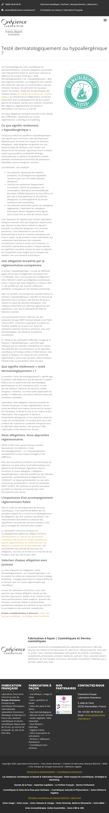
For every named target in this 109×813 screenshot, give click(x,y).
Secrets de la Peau (23, 785)
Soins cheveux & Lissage (42, 803)
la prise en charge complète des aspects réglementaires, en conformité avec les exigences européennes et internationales (24, 542)
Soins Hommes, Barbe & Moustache (73, 803)
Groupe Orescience (10, 700)
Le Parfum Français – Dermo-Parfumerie (75, 785)
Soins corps (22, 803)
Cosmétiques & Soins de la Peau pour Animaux (26, 789)
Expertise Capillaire (43, 785)
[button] (105, 20)
